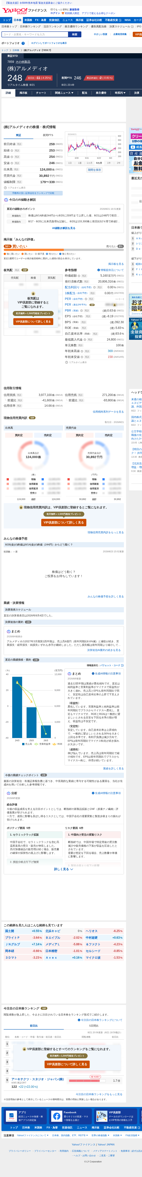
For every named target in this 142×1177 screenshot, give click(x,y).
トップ (7, 19)
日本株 (17, 19)
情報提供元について (112, 269)
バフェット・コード (110, 665)
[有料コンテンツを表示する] (114, 305)
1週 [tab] (80, 163)
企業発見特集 (120, 34)
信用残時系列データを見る (108, 411)
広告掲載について (81, 1151)
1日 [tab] (70, 163)
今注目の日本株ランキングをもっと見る (99, 1094)
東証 (18, 135)
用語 (19, 144)
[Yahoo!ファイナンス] (25, 9)
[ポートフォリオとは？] (23, 43)
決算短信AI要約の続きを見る (104, 650)
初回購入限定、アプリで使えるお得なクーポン (90, 13)
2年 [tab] (119, 163)
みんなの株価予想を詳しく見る (106, 596)
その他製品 (23, 61)
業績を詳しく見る (113, 768)
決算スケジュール (119, 26)
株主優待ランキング (76, 26)
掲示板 (80, 19)
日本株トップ (9, 26)
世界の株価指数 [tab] (99, 1135)
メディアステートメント (105, 1151)
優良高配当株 (98, 26)
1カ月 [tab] (89, 163)
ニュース (67, 19)
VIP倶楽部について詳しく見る (33, 321)
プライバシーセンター (45, 1151)
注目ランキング (53, 26)
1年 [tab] (109, 163)
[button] (63, 869)
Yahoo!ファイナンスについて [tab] (31, 1135)
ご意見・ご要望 (107, 1155)
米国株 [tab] (116, 1135)
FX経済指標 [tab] (131, 1135)
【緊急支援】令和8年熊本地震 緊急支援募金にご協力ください (38, 2)
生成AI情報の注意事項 (108, 673)
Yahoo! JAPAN (106, 1144)
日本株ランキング (30, 26)
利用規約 (64, 1151)
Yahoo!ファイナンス (83, 1144)
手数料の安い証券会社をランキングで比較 (33, 193)
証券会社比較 (94, 19)
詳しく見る (61, 869)
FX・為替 (40, 19)
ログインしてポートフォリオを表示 (49, 43)
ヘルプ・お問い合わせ (85, 1155)
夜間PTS (48, 135)
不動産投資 (111, 19)
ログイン (55, 13)
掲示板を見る (116, 263)
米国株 (28, 19)
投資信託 (54, 19)
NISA (128, 19)
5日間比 (94, 1025)
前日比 (34, 1025)
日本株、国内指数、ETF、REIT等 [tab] (69, 1135)
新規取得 (74, 9)
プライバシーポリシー (20, 1151)
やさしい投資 (100, 34)
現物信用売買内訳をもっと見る (106, 532)
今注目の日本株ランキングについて (101, 1019)
